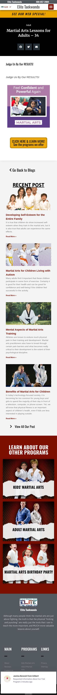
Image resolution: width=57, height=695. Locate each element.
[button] (51, 7)
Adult (28, 25)
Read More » (11, 237)
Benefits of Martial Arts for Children (28, 391)
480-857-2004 (42, 1)
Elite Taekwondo (28, 7)
